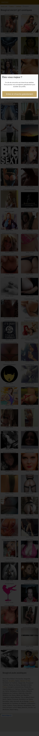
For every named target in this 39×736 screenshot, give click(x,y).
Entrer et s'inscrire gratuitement (19, 94)
